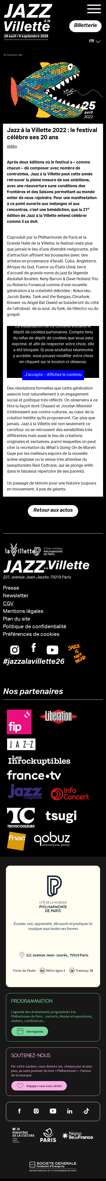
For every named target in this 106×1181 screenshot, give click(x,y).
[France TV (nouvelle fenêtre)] (34, 775)
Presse (11, 588)
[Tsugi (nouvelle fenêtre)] (61, 816)
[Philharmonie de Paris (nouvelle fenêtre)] (46, 552)
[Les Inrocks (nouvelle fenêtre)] (39, 760)
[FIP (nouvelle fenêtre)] (19, 722)
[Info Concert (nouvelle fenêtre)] (70, 794)
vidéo (12, 147)
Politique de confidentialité (34, 627)
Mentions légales (23, 611)
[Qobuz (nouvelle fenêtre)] (52, 839)
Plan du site (16, 619)
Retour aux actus (53, 511)
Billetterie (85, 26)
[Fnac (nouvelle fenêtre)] (16, 841)
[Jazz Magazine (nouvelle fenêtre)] (25, 792)
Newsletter (16, 596)
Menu (94, 9)
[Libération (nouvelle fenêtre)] (58, 717)
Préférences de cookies (31, 634)
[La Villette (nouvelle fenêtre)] (18, 549)
